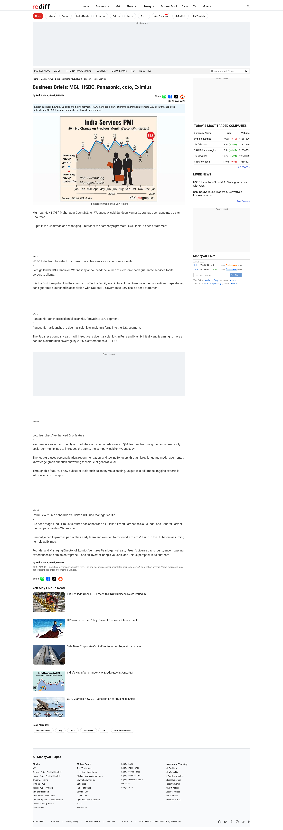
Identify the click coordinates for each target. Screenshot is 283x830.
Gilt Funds (81, 784)
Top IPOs (41, 784)
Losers (130, 16)
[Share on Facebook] (170, 96)
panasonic (88, 730)
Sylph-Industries (202, 138)
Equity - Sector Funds (130, 772)
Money (147, 6)
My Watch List (172, 772)
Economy (102, 70)
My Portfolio (180, 16)
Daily (43, 772)
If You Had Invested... (175, 776)
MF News (125, 783)
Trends (144, 16)
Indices (51, 16)
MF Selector (82, 807)
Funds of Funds (84, 788)
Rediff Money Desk (45, 95)
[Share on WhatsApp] (219, 821)
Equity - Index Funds (130, 768)
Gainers (116, 16)
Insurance (100, 16)
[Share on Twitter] (176, 96)
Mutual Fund (119, 70)
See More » (243, 201)
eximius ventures (122, 730)
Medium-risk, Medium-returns (90, 776)
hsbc (73, 730)
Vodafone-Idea (202, 161)
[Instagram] (237, 821)
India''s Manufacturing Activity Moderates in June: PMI (100, 672)
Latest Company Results (43, 803)
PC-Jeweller (200, 155)
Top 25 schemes (84, 768)
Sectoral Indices (173, 792)
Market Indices (172, 788)
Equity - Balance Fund (131, 776)
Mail (118, 6)
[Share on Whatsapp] (164, 96)
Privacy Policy (72, 821)
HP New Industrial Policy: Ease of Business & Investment (102, 620)
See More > (243, 167)
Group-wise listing (40, 780)
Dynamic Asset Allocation (88, 800)
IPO (133, 70)
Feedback (111, 821)
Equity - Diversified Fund (132, 780)
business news (43, 730)
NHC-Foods (200, 144)
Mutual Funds (82, 16)
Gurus (185, 6)
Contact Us (127, 821)
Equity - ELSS (127, 764)
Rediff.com (151, 821)
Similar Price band (41, 792)
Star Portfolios (161, 16)
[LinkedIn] (249, 821)
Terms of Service (92, 821)
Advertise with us (173, 800)
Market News (42, 70)
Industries (145, 70)
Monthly (58, 772)
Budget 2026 (127, 787)
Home (86, 6)
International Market (79, 70)
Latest (58, 70)
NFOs (79, 803)
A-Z (34, 768)
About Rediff (38, 821)
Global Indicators (173, 780)
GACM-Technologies (205, 150)
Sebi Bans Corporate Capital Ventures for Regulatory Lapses (104, 646)
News (130, 6)
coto (104, 730)
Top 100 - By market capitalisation (48, 800)
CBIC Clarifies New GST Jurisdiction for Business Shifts (101, 698)
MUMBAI (60, 95)
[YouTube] (243, 821)
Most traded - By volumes (44, 796)
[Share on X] (225, 821)
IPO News (49, 788)
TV (194, 6)
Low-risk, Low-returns (86, 780)
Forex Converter (173, 784)
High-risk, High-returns (87, 772)
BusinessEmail (169, 6)
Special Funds (83, 792)
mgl (60, 730)
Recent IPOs (38, 788)
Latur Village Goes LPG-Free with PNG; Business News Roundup (106, 594)
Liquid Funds (82, 796)
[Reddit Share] (181, 96)
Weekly (50, 772)
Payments (101, 6)
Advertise (55, 821)
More (205, 6)
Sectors (65, 16)
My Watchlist (199, 16)
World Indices (172, 796)
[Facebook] (231, 821)
